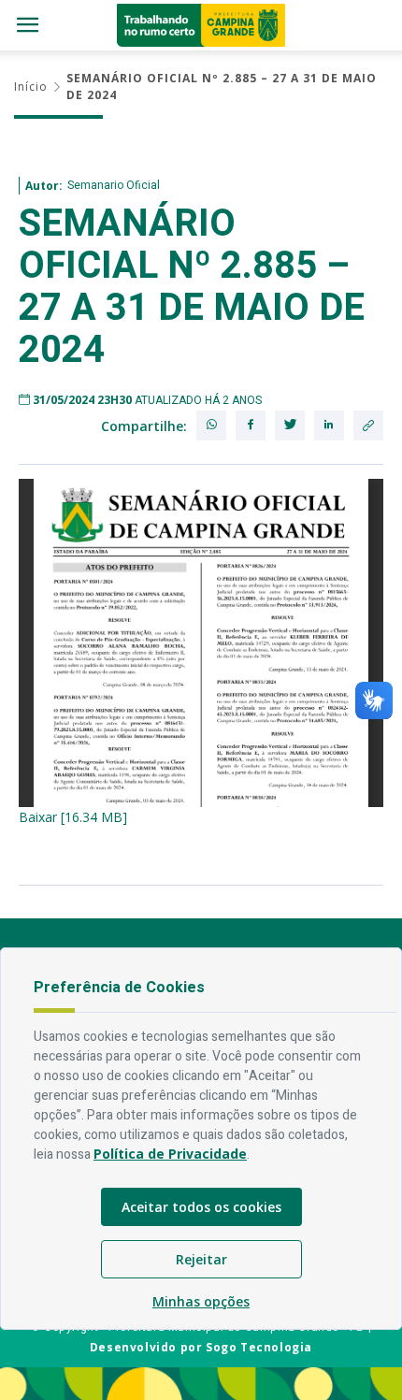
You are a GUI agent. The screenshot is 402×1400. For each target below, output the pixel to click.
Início (31, 86)
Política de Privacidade (170, 1153)
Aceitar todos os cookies (201, 1207)
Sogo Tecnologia (259, 1347)
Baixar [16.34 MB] (73, 817)
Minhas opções (201, 1301)
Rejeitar (201, 1259)
